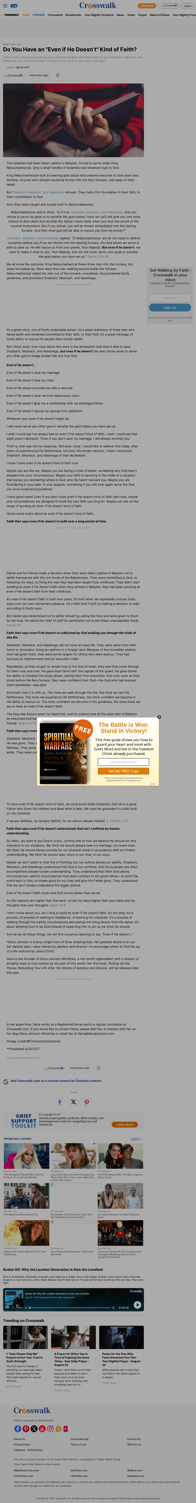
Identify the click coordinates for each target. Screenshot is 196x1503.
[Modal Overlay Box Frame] (98, 751)
